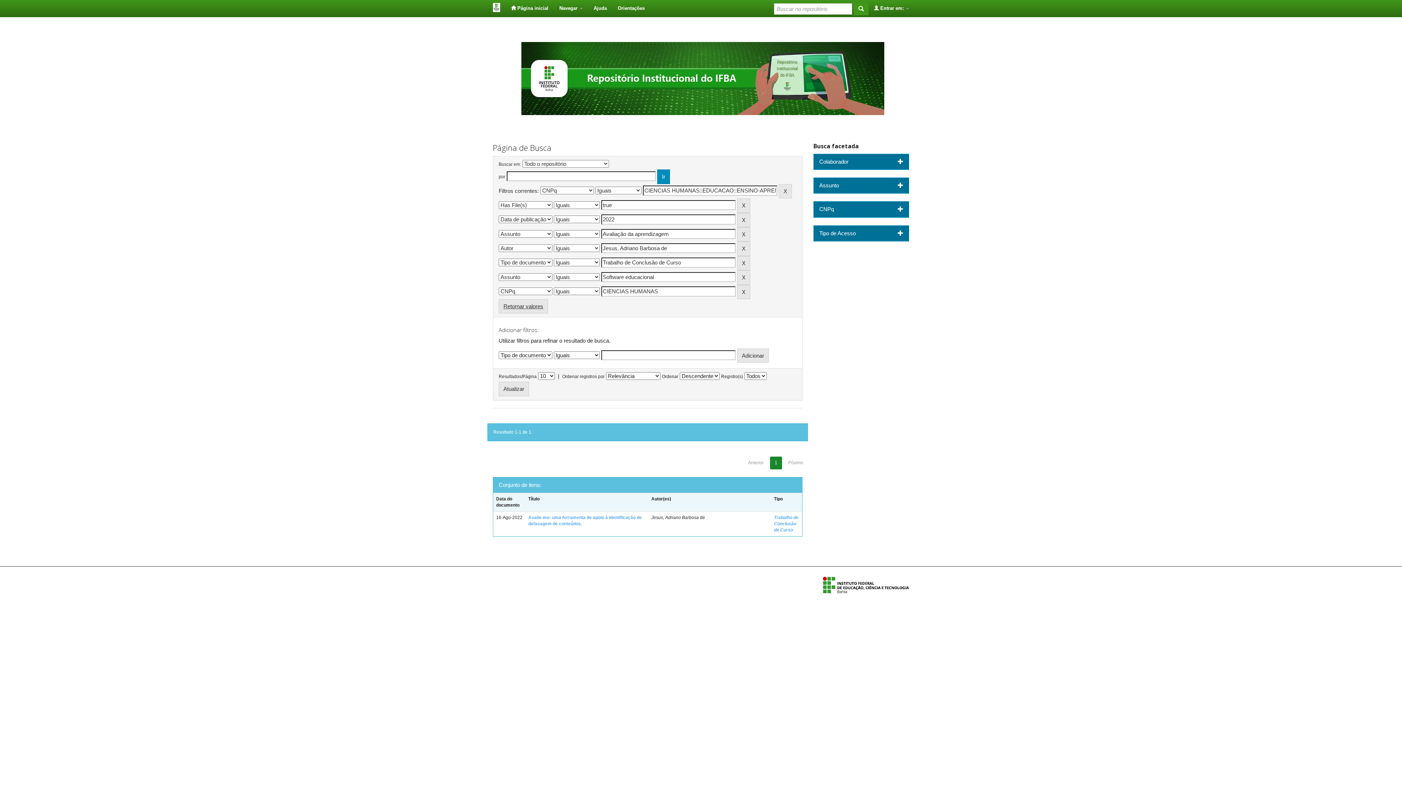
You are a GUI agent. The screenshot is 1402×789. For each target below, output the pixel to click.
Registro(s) (732, 376)
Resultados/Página (518, 376)
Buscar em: (510, 164)
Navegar (569, 8)
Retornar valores (523, 306)
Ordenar (670, 376)
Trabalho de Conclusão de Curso (786, 524)
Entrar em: (892, 8)
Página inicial (532, 8)
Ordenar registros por (583, 376)
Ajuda (600, 8)
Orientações (631, 8)
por (502, 176)
